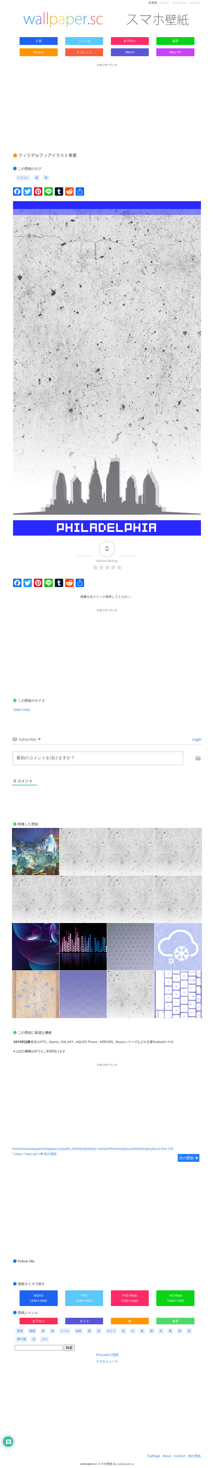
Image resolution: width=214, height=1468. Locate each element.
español (194, 2)
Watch (129, 52)
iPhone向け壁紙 (107, 1355)
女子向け (129, 41)
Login (196, 739)
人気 (38, 41)
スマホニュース (107, 1361)
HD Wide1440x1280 (175, 1298)
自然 (78, 1331)
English (164, 2)
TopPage (153, 1456)
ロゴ (44, 1339)
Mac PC (175, 52)
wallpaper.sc (125, 1464)
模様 (32, 1331)
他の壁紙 (194, 1456)
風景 (175, 41)
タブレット (84, 52)
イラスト (23, 177)
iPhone (38, 52)
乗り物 (21, 1339)
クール (65, 1331)
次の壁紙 (187, 1158)
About (167, 1456)
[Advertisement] (107, 103)
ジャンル (84, 41)
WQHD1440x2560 (38, 1298)
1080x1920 (21, 710)
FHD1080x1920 (84, 1298)
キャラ (84, 1321)
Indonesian (179, 2)
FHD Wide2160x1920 (129, 1298)
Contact (180, 1456)
